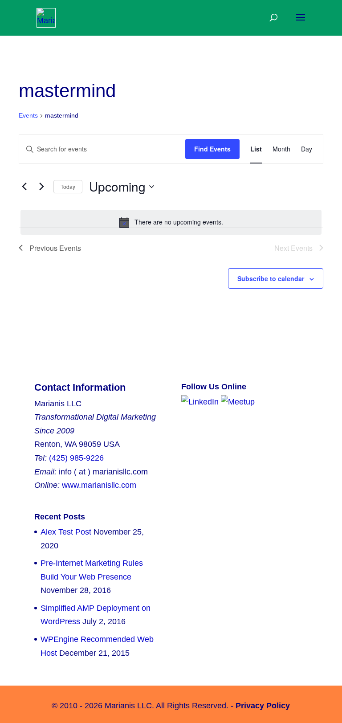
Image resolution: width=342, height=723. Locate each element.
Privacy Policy (263, 705)
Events (28, 115)
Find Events (212, 148)
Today (68, 186)
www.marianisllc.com (99, 485)
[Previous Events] (24, 186)
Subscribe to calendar (270, 278)
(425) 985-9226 (76, 457)
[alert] (171, 222)
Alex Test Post (66, 531)
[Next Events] (41, 186)
